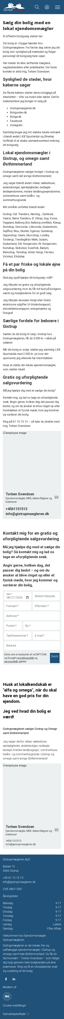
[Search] (37, 7)
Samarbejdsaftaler (14, 1014)
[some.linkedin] (14, 979)
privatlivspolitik (25, 658)
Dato (9, 594)
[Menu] (56, 7)
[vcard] (56, 497)
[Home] (18, 7)
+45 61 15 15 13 (13, 877)
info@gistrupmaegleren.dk (19, 882)
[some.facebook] (6, 979)
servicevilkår (11, 661)
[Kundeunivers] (46, 7)
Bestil (54, 656)
